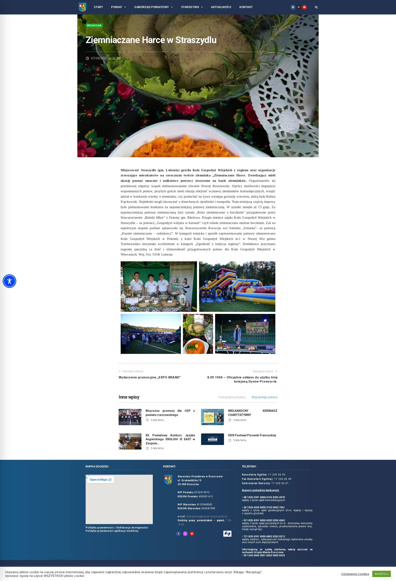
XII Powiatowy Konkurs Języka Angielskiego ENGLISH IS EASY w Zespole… (170, 439)
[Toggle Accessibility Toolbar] (9, 281)
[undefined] (293, 7)
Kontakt (246, 7)
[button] (316, 7)
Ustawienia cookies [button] (355, 574)
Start (98, 7)
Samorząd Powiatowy (151, 7)
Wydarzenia (94, 25)
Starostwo (190, 7)
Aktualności (221, 7)
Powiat (116, 7)
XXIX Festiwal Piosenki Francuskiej (252, 435)
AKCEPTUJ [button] (381, 573)
